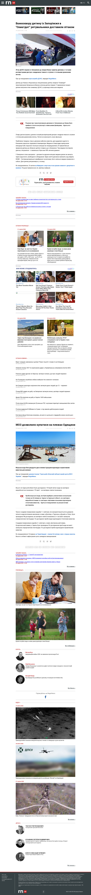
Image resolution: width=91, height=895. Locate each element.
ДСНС (34, 192)
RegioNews (52, 79)
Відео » (18, 702)
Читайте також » (21, 198)
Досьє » (18, 823)
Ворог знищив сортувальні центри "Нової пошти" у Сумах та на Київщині (40, 362)
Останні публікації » (22, 226)
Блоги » (18, 649)
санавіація (59, 192)
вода (36, 547)
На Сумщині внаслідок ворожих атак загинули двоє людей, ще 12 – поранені (41, 385)
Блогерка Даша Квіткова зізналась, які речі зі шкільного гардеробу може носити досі (44, 415)
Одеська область (60, 547)
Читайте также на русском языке (54, 30)
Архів (3, 880)
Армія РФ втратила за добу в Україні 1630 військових (33, 397)
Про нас (4, 874)
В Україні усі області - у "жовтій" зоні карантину (29, 554)
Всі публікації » (70, 646)
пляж (52, 547)
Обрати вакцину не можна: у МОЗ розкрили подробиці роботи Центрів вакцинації (39, 558)
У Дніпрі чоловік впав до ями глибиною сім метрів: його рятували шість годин (38, 199)
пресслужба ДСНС (35, 79)
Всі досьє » (71, 865)
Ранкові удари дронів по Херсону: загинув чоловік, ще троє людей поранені (41, 374)
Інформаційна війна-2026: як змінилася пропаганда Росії (42, 654)
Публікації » (20, 570)
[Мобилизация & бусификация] (38, 13)
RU (84, 3)
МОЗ (40, 547)
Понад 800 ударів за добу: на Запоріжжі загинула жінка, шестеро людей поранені (43, 391)
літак (29, 192)
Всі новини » (71, 211)
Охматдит (39, 192)
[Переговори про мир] (53, 13)
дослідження (29, 547)
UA (81, 3)
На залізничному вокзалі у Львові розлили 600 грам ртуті (32, 203)
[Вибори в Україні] (68, 13)
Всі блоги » (71, 688)
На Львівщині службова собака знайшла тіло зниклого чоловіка (37, 380)
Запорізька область (49, 192)
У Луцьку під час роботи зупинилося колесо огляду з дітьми (33, 206)
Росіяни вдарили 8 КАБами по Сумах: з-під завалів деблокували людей (40, 409)
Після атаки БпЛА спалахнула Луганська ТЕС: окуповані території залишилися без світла (45, 403)
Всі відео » (71, 819)
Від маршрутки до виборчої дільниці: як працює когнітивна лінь (44, 677)
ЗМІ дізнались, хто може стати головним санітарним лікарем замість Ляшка (38, 562)
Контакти (4, 876)
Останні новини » (21, 358)
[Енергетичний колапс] (22, 13)
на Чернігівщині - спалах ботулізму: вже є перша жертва (55, 534)
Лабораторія (46, 547)
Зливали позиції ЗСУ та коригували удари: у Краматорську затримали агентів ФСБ (43, 368)
